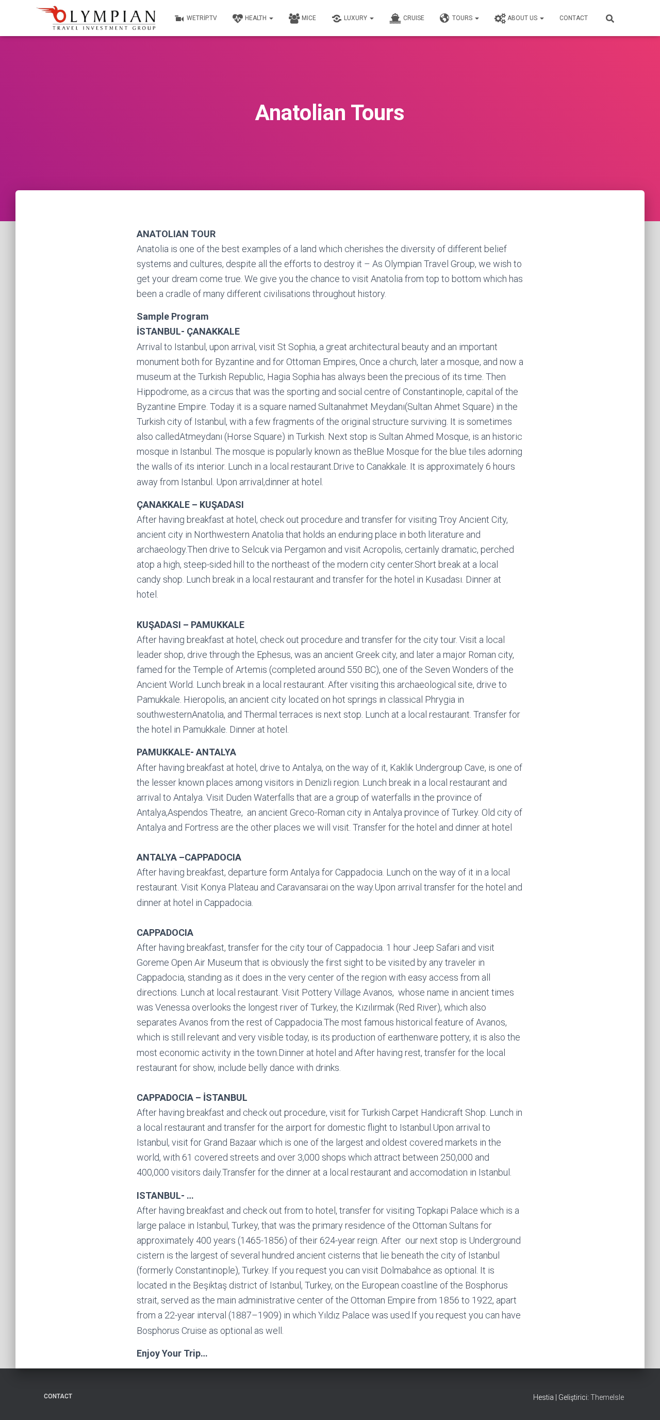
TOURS (463, 18)
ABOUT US (523, 18)
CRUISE (413, 18)
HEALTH (256, 18)
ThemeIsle (607, 1397)
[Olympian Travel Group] (97, 18)
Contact (573, 18)
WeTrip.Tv (202, 18)
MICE (309, 18)
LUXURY (356, 18)
